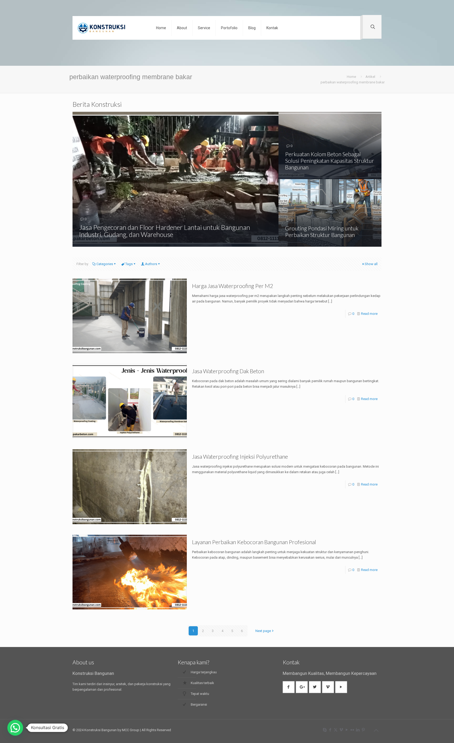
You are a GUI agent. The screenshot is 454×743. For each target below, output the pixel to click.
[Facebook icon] (330, 729)
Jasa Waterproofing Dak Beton (228, 371)
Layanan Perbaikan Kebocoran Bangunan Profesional (254, 542)
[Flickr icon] (352, 729)
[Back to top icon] (375, 730)
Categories (104, 264)
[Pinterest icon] (363, 729)
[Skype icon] (325, 729)
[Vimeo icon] (341, 729)
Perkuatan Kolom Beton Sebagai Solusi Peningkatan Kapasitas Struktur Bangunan (329, 160)
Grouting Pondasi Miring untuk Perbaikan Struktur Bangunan (321, 231)
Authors (151, 264)
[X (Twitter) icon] (336, 729)
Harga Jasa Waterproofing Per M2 (232, 285)
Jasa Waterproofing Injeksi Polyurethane (240, 456)
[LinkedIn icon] (358, 729)
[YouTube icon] (347, 729)
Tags (129, 264)
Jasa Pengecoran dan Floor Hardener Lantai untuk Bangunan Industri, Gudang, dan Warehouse (164, 230)
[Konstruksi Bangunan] (110, 28)
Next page (263, 631)
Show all (371, 264)
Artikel (370, 77)
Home (351, 77)
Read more (369, 314)
